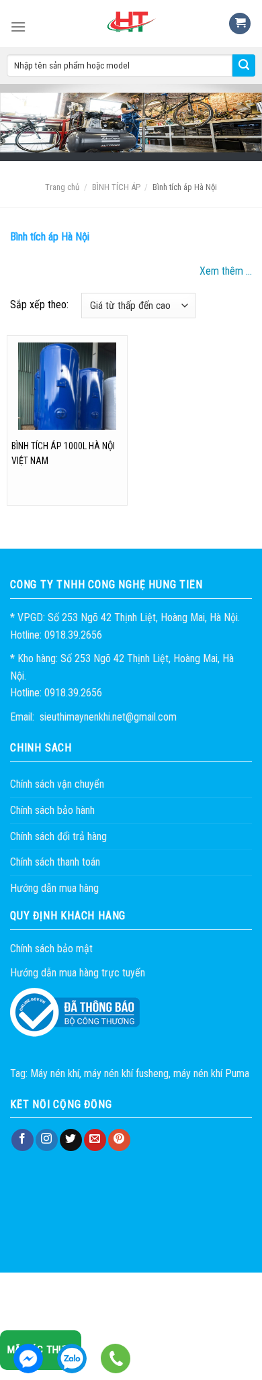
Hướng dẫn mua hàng (54, 888)
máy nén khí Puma (211, 1073)
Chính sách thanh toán (55, 862)
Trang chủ (62, 187)
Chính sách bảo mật (51, 948)
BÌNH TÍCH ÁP (116, 187)
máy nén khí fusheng (126, 1073)
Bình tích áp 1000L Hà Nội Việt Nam (63, 453)
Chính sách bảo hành (52, 810)
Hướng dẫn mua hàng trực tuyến (77, 972)
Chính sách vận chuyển (57, 784)
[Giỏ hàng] (240, 24)
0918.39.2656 (72, 1358)
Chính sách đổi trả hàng (58, 836)
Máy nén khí (54, 1073)
